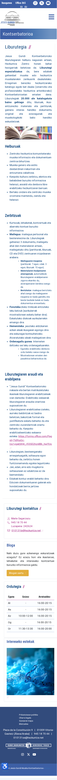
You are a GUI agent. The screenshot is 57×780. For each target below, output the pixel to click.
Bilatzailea (23, 724)
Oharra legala (25, 718)
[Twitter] (41, 3)
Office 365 (20, 2)
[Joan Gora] (51, 772)
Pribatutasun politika (28, 715)
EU (26, 7)
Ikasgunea (7, 2)
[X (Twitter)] (28, 754)
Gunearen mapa (26, 721)
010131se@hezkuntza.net (28, 737)
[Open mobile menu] (51, 17)
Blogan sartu (16, 573)
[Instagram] (35, 3)
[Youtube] (48, 3)
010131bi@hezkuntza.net (26, 530)
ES (21, 7)
